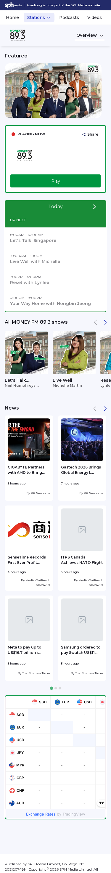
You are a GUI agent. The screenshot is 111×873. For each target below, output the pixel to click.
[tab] (51, 688)
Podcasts (69, 17)
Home (12, 17)
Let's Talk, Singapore (16, 380)
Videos (94, 17)
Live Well (62, 380)
